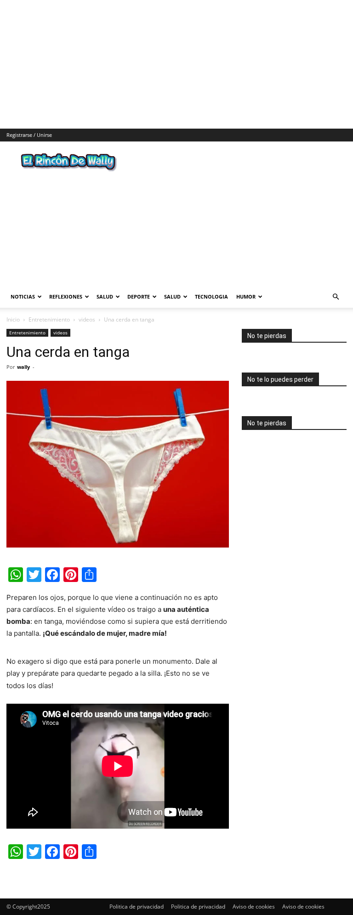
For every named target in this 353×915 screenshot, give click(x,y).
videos (87, 319)
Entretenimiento (49, 319)
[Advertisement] (176, 64)
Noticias (23, 296)
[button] (336, 297)
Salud (105, 296)
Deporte (138, 296)
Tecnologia (211, 296)
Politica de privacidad (136, 906)
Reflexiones (65, 296)
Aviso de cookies (254, 906)
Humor (246, 296)
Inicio (13, 319)
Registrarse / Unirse (29, 134)
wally (23, 366)
